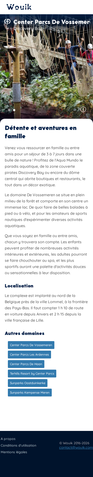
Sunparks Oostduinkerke (27, 383)
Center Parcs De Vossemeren (31, 345)
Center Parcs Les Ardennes (29, 354)
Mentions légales (14, 452)
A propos (8, 439)
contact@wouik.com (76, 447)
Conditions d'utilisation (18, 445)
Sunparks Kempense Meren (30, 392)
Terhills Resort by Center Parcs (32, 373)
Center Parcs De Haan (26, 364)
